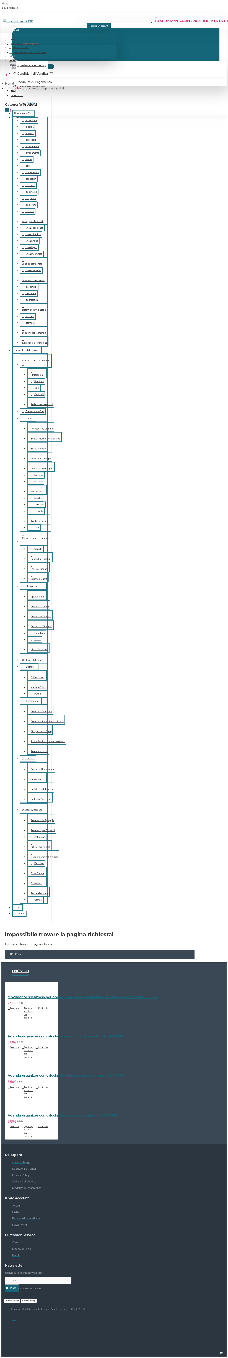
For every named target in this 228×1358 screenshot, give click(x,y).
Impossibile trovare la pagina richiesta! (36, 88)
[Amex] (14, 1346)
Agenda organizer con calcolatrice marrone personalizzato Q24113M (65, 1036)
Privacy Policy (12, 1300)
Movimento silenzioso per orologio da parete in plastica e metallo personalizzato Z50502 (83, 997)
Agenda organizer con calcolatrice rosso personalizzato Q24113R (62, 1115)
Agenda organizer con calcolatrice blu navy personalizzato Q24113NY (66, 1075)
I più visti (20, 971)
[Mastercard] (14, 1328)
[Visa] (14, 1318)
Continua (15, 954)
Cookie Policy (28, 1300)
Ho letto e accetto (25, 1288)
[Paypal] (14, 1337)
